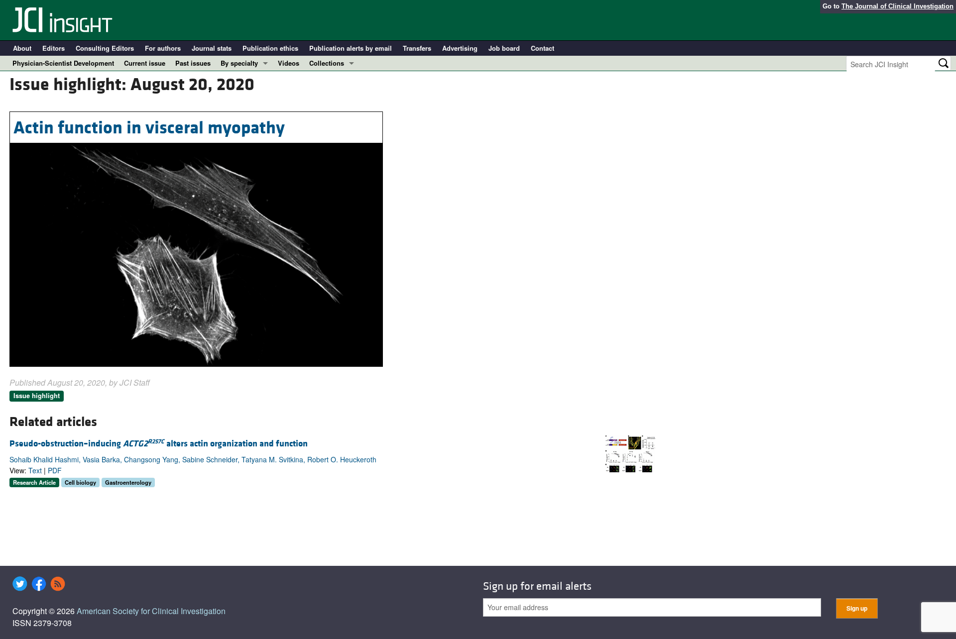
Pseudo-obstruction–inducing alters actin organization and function (158, 443)
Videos (288, 63)
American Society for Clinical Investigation (151, 611)
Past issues (193, 63)
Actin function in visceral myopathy (149, 128)
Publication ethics (270, 48)
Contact (542, 48)
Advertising (460, 48)
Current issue (144, 63)
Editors (53, 48)
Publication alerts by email (350, 48)
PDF (55, 470)
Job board (504, 48)
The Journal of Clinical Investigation (897, 6)
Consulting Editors (105, 48)
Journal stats (212, 48)
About (22, 48)
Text (35, 470)
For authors (163, 48)
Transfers (417, 48)
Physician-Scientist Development (63, 63)
